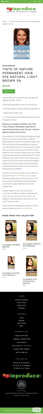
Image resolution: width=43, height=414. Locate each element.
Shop (21, 326)
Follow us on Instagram (22, 365)
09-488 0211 (23, 352)
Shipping (21, 308)
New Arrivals (21, 323)
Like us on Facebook (22, 362)
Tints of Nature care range (25, 176)
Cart (39, 1)
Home (4, 21)
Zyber (31, 410)
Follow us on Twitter (22, 368)
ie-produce (12, 410)
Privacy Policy (21, 302)
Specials (21, 320)
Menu (6, 1)
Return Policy (21, 305)
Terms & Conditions (21, 300)
